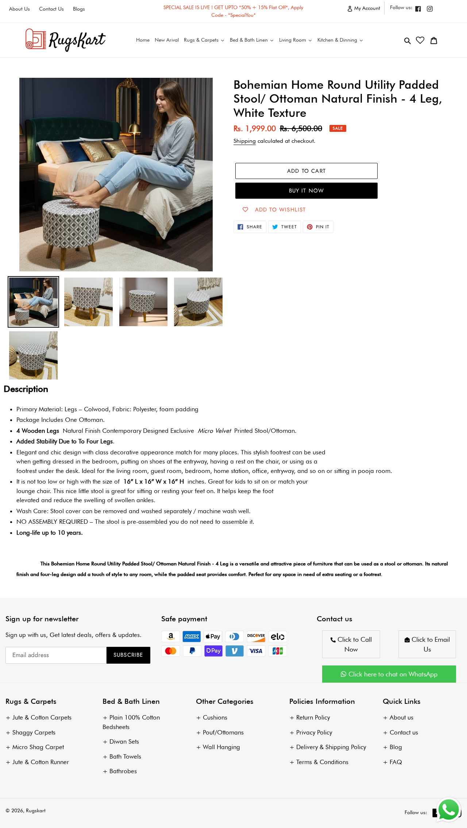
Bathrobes (123, 771)
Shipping (245, 140)
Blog (396, 747)
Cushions (215, 717)
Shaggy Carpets (33, 732)
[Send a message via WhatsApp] (448, 809)
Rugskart (36, 810)
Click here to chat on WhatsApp (392, 674)
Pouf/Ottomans (223, 732)
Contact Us (51, 9)
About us (401, 717)
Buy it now (306, 191)
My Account (369, 10)
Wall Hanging (221, 747)
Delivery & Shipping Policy (331, 747)
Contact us (404, 732)
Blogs (79, 9)
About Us (19, 9)
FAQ (396, 762)
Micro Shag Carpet (38, 747)
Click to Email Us (430, 644)
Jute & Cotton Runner (40, 762)
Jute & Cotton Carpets (42, 717)
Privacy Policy (314, 732)
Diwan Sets (124, 741)
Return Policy (313, 717)
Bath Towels (125, 756)
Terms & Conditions (322, 762)
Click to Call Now (354, 644)
